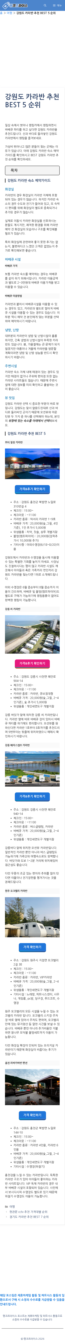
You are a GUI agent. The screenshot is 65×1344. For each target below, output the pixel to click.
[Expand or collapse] (56, 170)
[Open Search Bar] (45, 5)
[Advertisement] (32, 54)
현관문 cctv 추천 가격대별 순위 (28, 1211)
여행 (9, 13)
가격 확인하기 (32, 947)
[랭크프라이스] (15, 5)
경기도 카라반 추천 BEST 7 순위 (29, 1216)
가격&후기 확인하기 (32, 489)
